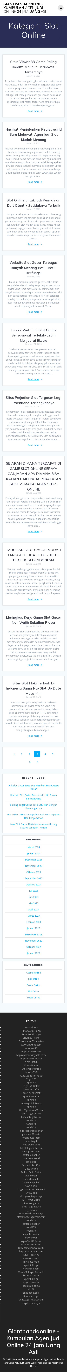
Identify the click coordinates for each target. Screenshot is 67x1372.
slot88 (31, 1289)
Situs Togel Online (31, 1113)
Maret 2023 (33, 915)
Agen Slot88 (31, 1061)
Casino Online (33, 972)
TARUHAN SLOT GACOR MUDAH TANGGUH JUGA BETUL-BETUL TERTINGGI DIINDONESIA (33, 555)
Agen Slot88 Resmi (31, 1241)
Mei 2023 (33, 903)
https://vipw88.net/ (31, 1051)
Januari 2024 (33, 853)
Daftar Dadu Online (31, 1172)
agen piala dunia (31, 1285)
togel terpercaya (31, 1303)
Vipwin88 (31, 1082)
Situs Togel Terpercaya (31, 1213)
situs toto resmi (31, 1258)
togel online (31, 1210)
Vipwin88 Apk (31, 1065)
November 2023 (33, 865)
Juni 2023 (33, 897)
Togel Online (33, 997)
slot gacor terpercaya (31, 1196)
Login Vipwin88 (31, 1282)
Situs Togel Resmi (31, 1206)
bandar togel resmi (31, 1117)
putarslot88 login (31, 1134)
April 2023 (33, 909)
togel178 (31, 1120)
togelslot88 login (31, 1137)
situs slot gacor (31, 1203)
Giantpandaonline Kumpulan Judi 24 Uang (25, 7)
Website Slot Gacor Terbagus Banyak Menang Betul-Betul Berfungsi (34, 267)
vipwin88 (31, 1099)
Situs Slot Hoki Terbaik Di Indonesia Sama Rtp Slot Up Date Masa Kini (33, 688)
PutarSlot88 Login (31, 1030)
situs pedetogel (31, 1292)
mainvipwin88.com (31, 1103)
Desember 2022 (33, 934)
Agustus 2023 (33, 884)
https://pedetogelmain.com (31, 1216)
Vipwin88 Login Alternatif (31, 1272)
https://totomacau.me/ (31, 1251)
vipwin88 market (31, 1096)
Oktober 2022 (33, 946)
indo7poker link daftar (31, 1130)
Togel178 (31, 1079)
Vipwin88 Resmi (31, 1037)
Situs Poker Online (31, 1068)
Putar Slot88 (31, 1027)
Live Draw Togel (31, 1158)
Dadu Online (31, 1168)
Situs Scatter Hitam (31, 1244)
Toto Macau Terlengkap (31, 1041)
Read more (33, 111)
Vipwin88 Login (31, 1268)
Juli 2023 (33, 890)
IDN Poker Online (31, 1199)
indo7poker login (31, 1151)
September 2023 (33, 878)
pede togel (31, 1141)
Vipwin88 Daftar (31, 1089)
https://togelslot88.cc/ (31, 1075)
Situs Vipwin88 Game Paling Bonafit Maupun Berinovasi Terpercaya (33, 67)
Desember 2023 (33, 859)
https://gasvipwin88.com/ (31, 1110)
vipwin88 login (31, 1265)
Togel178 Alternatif (31, 1092)
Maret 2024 (33, 847)
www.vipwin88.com (31, 1044)
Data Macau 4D (31, 1179)
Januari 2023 (33, 928)
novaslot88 (31, 1048)
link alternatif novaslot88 (31, 1247)
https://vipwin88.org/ (31, 1058)
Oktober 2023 (33, 872)
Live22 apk (31, 1192)
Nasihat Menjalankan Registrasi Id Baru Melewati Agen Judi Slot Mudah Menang (33, 134)
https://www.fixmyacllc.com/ (31, 1055)
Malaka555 (31, 1072)
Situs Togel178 (31, 1254)
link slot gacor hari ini (31, 1148)
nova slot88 (31, 1185)
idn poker (31, 1161)
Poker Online (33, 985)
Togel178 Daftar (31, 1086)
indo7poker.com (31, 1144)
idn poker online (31, 1234)
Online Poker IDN (31, 1165)
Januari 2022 (33, 953)
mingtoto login (31, 1261)
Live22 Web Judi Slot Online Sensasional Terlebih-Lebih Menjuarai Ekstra (33, 335)
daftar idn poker (31, 1154)
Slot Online (33, 991)
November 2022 (33, 940)
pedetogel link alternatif (31, 1299)
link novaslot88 (31, 1275)
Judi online (33, 978)
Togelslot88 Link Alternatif (31, 1189)
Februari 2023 (33, 921)
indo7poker (31, 1237)
